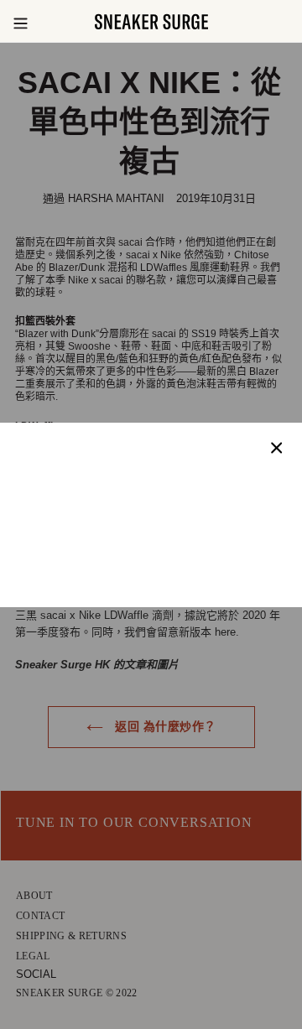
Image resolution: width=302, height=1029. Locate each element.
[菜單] (20, 21)
